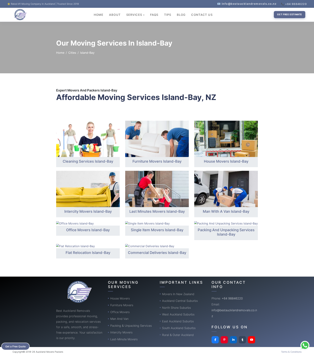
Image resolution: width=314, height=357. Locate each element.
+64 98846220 (232, 298)
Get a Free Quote (15, 346)
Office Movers (120, 312)
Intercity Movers (121, 332)
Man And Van (119, 319)
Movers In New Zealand (178, 294)
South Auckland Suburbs (179, 328)
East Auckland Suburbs (178, 321)
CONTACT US (201, 15)
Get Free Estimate (289, 14)
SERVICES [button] (134, 15)
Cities (72, 52)
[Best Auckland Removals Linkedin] (233, 339)
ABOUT (115, 15)
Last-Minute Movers (124, 339)
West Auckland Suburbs (178, 314)
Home (60, 52)
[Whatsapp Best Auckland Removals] (304, 345)
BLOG (181, 15)
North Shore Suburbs (176, 307)
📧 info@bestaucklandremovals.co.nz (247, 3)
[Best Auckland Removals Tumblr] (242, 339)
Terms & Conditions (291, 351)
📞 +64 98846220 (294, 3)
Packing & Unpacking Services (131, 325)
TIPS (167, 15)
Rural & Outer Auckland (178, 335)
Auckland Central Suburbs (180, 301)
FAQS (154, 15)
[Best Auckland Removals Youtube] (251, 339)
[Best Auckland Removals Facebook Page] (215, 339)
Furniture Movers (121, 305)
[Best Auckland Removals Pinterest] (224, 339)
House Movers (120, 298)
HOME (98, 15)
